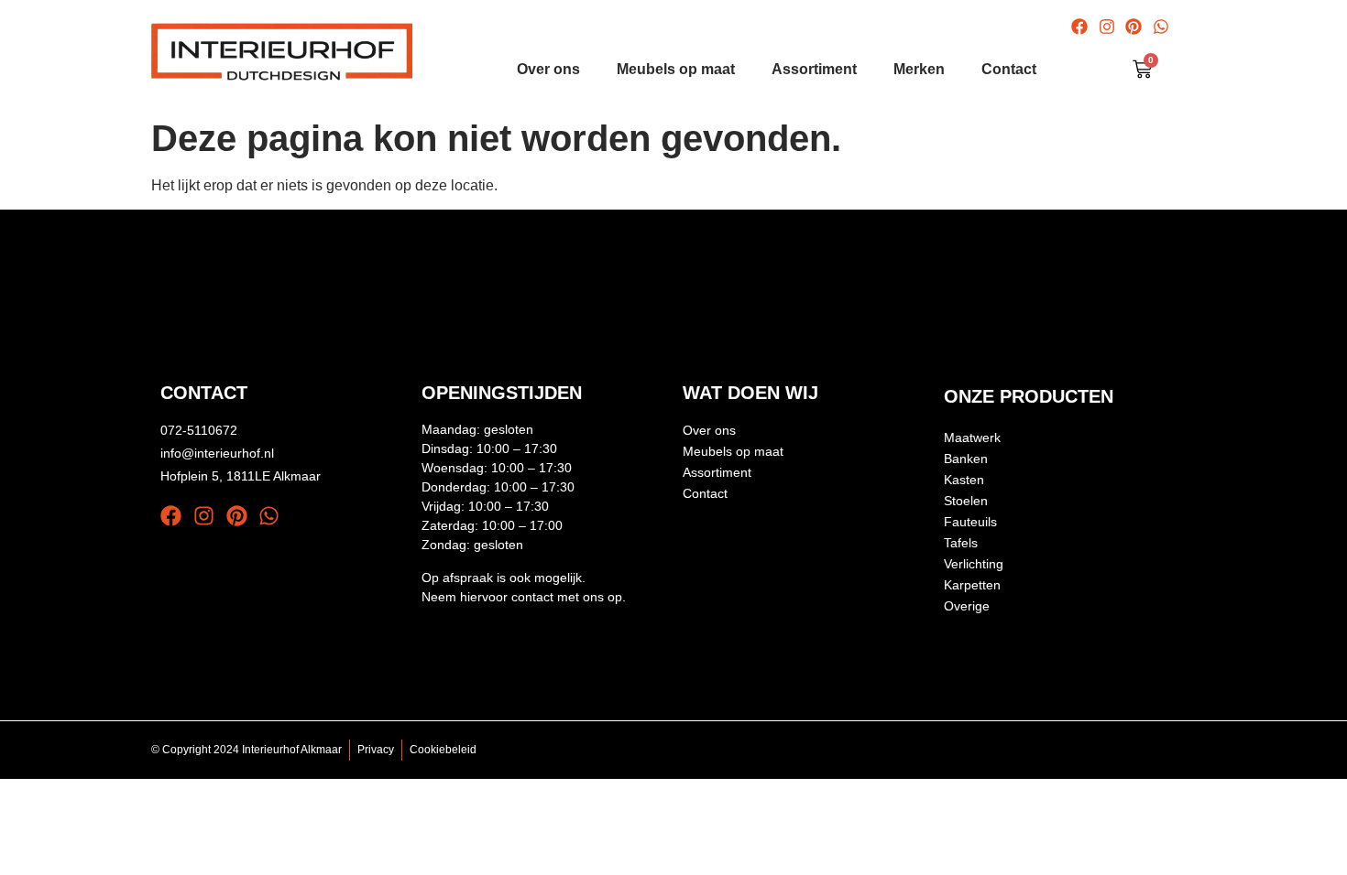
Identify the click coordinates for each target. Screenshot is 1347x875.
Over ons (548, 69)
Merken (919, 69)
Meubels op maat (676, 69)
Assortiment (814, 69)
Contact (1008, 69)
